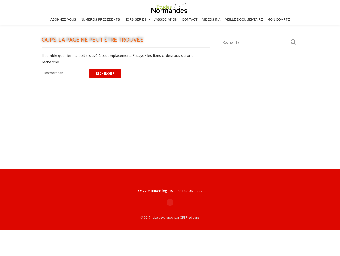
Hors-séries (135, 19)
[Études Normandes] (170, 8)
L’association (165, 19)
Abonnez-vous (63, 19)
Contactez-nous (190, 190)
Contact (190, 19)
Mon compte (278, 19)
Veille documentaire (244, 19)
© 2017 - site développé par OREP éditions (170, 217)
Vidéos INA (211, 19)
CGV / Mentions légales (155, 190)
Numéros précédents (100, 19)
